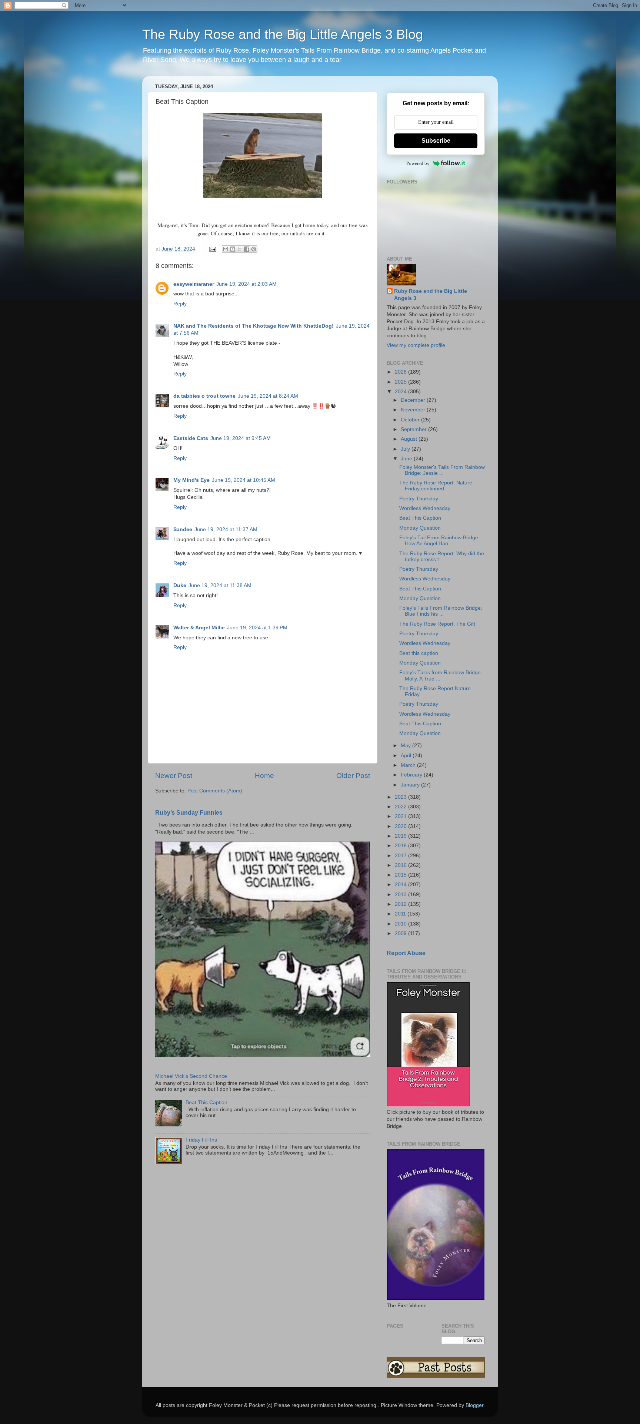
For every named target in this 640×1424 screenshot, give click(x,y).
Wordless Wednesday (424, 508)
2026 (401, 372)
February (412, 775)
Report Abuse (406, 953)
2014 (401, 884)
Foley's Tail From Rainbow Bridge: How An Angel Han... (439, 540)
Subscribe (435, 141)
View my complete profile (416, 345)
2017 (401, 855)
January (411, 785)
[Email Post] (212, 249)
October (411, 420)
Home (264, 775)
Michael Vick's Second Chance (191, 1076)
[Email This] (225, 249)
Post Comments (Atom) (214, 791)
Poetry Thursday (418, 498)
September (414, 429)
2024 (401, 391)
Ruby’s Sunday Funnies (189, 812)
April (407, 755)
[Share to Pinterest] (253, 249)
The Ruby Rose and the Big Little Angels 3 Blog (282, 34)
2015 (401, 875)
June (407, 458)
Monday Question (420, 528)
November (414, 410)
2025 (401, 382)
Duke (179, 585)
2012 (401, 904)
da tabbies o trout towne (204, 396)
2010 (401, 924)
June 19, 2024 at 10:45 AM (243, 480)
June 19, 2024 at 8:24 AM (268, 396)
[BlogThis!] (232, 249)
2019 (401, 836)
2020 (401, 826)
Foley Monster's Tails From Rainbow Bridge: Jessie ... (442, 470)
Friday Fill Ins (201, 1140)
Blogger (474, 1405)
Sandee (182, 529)
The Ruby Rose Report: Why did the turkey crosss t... (441, 556)
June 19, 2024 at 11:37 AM (225, 529)
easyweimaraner (193, 284)
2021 (401, 816)
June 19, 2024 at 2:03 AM (246, 284)
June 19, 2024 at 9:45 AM (240, 438)
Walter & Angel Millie (199, 627)
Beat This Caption (206, 1102)
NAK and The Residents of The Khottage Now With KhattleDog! (253, 326)
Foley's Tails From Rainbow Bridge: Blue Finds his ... (440, 611)
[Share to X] (239, 249)
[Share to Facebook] (246, 249)
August (410, 439)
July (406, 449)
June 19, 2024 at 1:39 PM (257, 627)
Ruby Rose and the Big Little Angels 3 (430, 294)
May (406, 745)
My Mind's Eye (191, 480)
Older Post (353, 775)
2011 (401, 914)
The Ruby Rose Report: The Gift (437, 624)
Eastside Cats (190, 438)
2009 (401, 933)
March (409, 765)
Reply (180, 304)
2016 (401, 865)
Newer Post (173, 775)
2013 (401, 894)
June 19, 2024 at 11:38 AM (220, 585)
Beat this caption (418, 653)
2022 (401, 806)
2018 (401, 845)
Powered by (418, 163)
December (414, 400)
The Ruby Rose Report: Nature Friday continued (435, 485)
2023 (401, 797)
